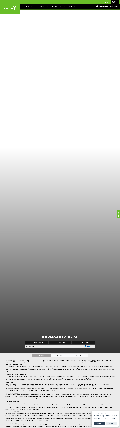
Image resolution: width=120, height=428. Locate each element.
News (56, 6)
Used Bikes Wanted (50, 6)
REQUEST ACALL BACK (114, 2)
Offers (36, 6)
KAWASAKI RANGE (54, 333)
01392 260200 (100, 2)
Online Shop (118, 214)
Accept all (99, 423)
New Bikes (26, 6)
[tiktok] (109, 2)
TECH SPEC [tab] (78, 355)
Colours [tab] (60, 355)
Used (32, 6)
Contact (70, 6)
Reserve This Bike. (30, 346)
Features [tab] (41, 355)
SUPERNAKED (61, 333)
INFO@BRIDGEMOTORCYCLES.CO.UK (86, 2)
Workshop (42, 6)
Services (60, 6)
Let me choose (111, 419)
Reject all (111, 423)
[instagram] (107, 2)
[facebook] (106, 2)
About (65, 6)
